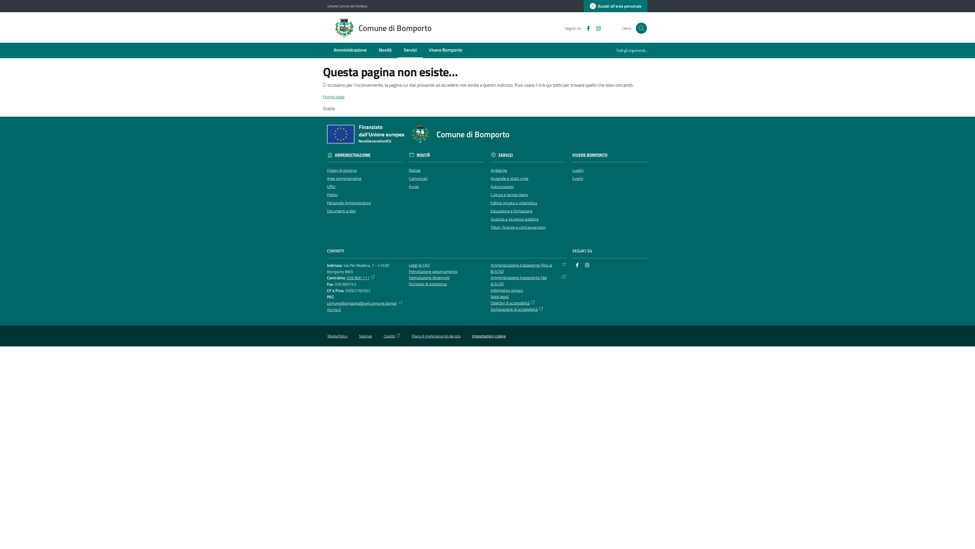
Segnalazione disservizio (429, 277)
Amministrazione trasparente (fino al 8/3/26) (521, 268)
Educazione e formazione (511, 211)
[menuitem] (350, 50)
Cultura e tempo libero (509, 195)
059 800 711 (358, 278)
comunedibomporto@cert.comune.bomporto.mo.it (362, 306)
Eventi (577, 178)
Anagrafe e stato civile (509, 178)
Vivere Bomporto (589, 155)
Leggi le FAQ (419, 265)
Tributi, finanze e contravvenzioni (518, 227)
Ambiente (499, 170)
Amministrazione (352, 155)
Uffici (331, 187)
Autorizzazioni (502, 187)
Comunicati (418, 178)
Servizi (505, 155)
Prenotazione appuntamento (433, 271)
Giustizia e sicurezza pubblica (515, 219)
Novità (423, 155)
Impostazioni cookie (489, 336)
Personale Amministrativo (349, 203)
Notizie (414, 170)
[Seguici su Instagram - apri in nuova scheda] (596, 28)
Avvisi (414, 187)
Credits (389, 336)
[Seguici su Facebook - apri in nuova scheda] (586, 28)
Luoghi (577, 170)
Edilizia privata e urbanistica (514, 203)
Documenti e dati (341, 211)
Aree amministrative (344, 178)
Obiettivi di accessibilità (510, 303)
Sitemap (365, 336)
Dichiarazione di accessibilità (514, 309)
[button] (641, 28)
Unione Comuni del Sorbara (347, 6)
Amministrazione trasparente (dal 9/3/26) (519, 280)
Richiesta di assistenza (428, 284)
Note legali (500, 297)
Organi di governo (342, 170)
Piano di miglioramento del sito (436, 336)
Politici (332, 195)
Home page (334, 96)
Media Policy (338, 336)
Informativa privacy (507, 290)
